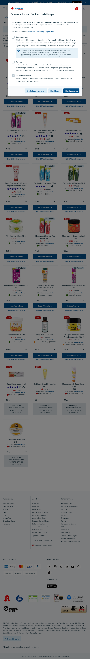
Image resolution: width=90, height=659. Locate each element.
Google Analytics (63, 50)
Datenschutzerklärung (36, 31)
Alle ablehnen (55, 91)
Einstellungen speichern (36, 91)
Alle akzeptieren (71, 91)
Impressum (49, 31)
